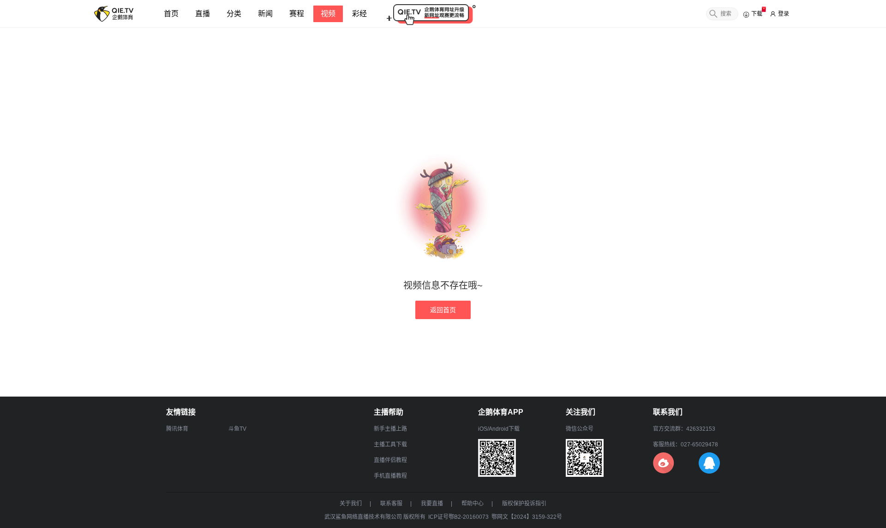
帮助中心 (472, 503)
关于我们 (351, 503)
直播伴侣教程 (390, 460)
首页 (171, 14)
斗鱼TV (237, 429)
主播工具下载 (390, 444)
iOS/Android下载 (499, 429)
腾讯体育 (177, 429)
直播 (202, 14)
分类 (234, 14)
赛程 (296, 14)
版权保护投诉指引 (524, 503)
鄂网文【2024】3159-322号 (526, 517)
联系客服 (391, 503)
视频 (328, 14)
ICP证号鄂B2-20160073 (458, 517)
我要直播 (432, 503)
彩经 (359, 14)
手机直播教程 (390, 476)
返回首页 (443, 310)
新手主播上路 (390, 429)
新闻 (265, 14)
